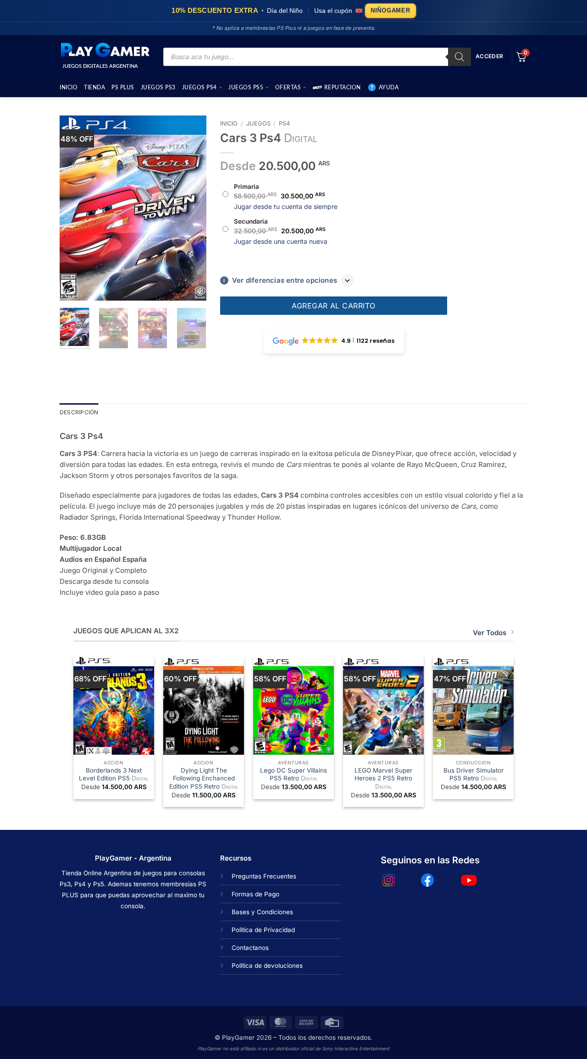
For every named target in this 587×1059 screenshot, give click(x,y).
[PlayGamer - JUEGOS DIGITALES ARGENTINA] (105, 50)
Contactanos (250, 947)
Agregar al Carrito (334, 305)
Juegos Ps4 (199, 87)
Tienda (94, 87)
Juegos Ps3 (158, 87)
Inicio (69, 87)
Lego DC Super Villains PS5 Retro (293, 774)
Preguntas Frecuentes (264, 876)
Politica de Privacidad (263, 929)
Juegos (258, 123)
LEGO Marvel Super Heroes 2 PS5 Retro (383, 778)
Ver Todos (489, 632)
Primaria (246, 186)
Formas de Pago (255, 894)
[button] (71, 290)
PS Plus (122, 87)
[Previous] (74, 208)
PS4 (284, 123)
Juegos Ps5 (245, 87)
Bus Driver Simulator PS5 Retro (473, 774)
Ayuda (389, 87)
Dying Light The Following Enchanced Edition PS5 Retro (203, 778)
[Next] (191, 208)
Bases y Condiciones (262, 912)
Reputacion (342, 87)
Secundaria (251, 221)
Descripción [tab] (79, 412)
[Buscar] (459, 57)
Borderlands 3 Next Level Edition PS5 (114, 774)
